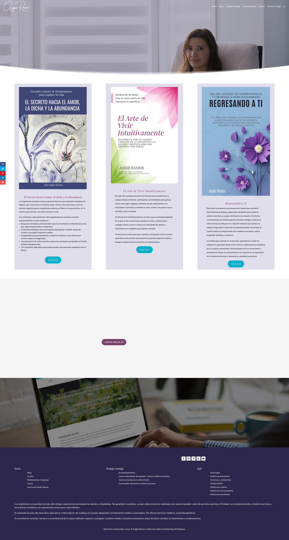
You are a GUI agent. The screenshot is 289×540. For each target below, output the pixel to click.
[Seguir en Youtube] (203, 459)
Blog (221, 6)
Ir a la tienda (143, 38)
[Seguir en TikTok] (198, 459)
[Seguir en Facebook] (184, 459)
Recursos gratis (249, 6)
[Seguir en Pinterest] (193, 459)
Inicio (214, 6)
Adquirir (53, 260)
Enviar (193, 435)
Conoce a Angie (274, 6)
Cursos (262, 6)
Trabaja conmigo (233, 6)
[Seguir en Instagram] (188, 459)
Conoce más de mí (114, 342)
